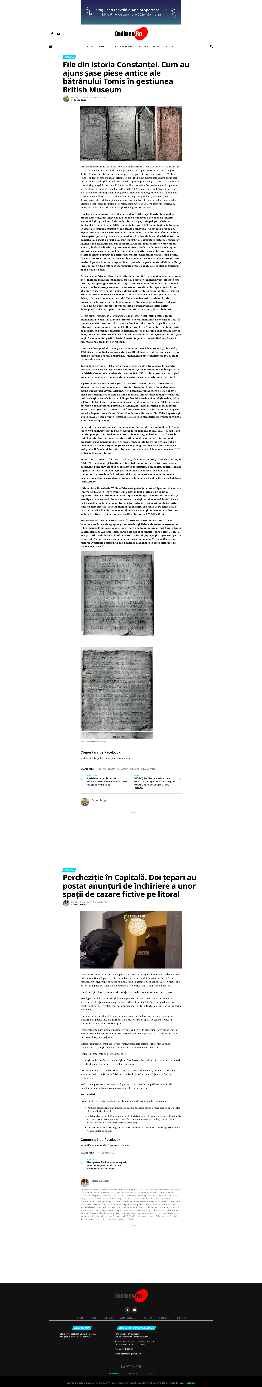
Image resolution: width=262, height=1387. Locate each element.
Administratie (128, 46)
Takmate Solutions (186, 1383)
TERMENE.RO (114, 1373)
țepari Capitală (106, 1153)
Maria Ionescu (81, 904)
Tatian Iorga (80, 100)
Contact (170, 46)
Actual (90, 46)
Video (101, 46)
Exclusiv (112, 46)
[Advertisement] (131, 832)
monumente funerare (128, 769)
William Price (148, 769)
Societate (157, 46)
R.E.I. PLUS (149, 1373)
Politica (143, 46)
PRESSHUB (132, 1373)
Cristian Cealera (107, 769)
